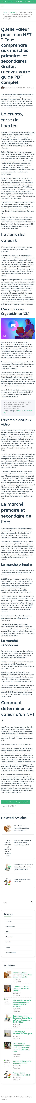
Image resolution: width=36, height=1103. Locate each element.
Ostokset (12, 12)
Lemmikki (8, 942)
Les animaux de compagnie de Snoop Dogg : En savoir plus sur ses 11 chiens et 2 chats (21, 1047)
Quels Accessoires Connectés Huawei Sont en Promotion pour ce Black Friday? (22, 1019)
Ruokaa (8, 947)
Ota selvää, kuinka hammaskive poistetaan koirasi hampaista (22, 975)
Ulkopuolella (9, 937)
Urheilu (8, 931)
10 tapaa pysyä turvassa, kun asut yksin (22, 1033)
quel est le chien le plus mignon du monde (22, 1062)
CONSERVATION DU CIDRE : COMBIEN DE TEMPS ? (21, 989)
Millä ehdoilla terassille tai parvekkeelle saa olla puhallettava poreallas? (22, 1003)
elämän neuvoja (10, 926)
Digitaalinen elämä (11, 952)
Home (5, 12)
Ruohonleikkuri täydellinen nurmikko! (21, 1074)
